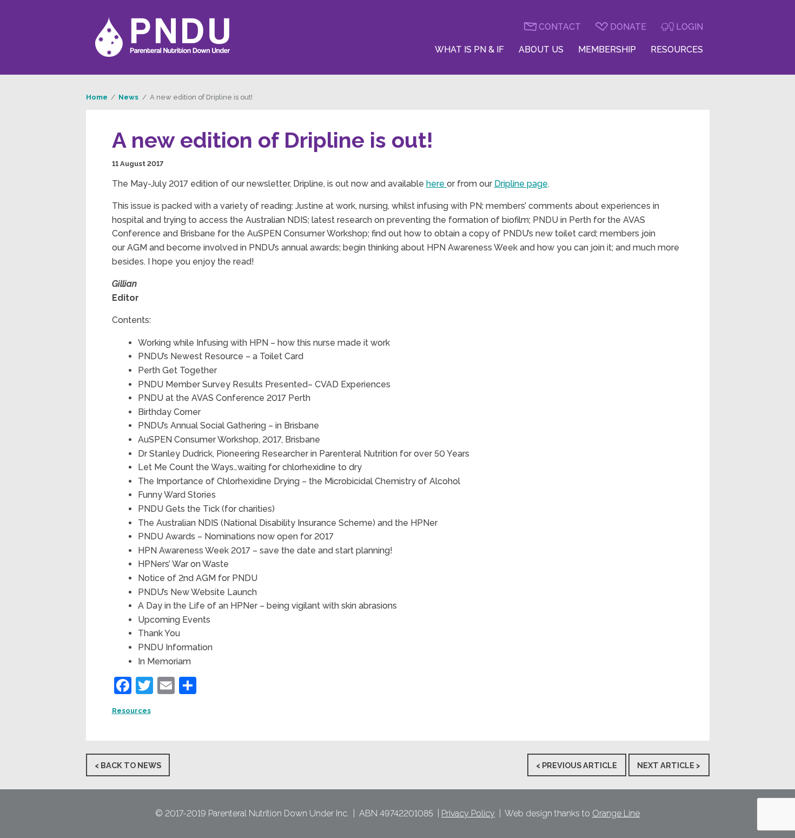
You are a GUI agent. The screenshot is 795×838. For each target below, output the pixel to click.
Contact (560, 27)
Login (689, 27)
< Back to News (128, 764)
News (128, 97)
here (436, 184)
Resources (677, 49)
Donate (628, 27)
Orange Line (616, 813)
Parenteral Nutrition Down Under (162, 37)
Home (97, 97)
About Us (541, 49)
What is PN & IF (469, 49)
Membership (607, 49)
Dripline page (521, 184)
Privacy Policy (468, 813)
